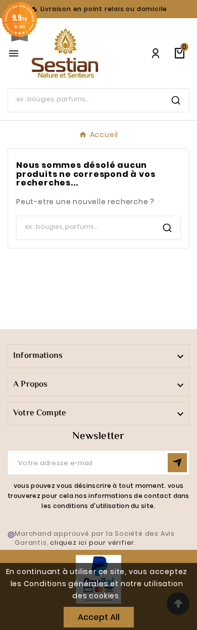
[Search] (176, 100)
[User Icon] (155, 53)
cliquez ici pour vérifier (92, 542)
